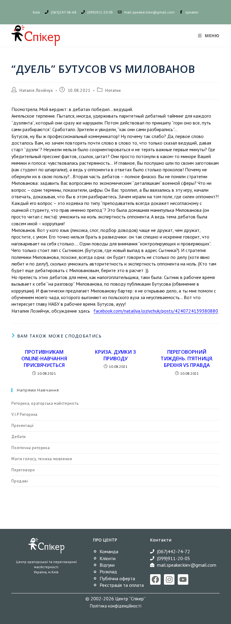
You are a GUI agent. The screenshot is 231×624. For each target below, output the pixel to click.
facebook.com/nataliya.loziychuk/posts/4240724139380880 (156, 311)
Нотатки (113, 90)
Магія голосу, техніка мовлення (41, 458)
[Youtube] (183, 579)
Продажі (19, 481)
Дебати (18, 436)
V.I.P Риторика (24, 414)
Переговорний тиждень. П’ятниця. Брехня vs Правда (187, 359)
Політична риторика (30, 447)
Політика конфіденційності (115, 606)
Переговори (23, 469)
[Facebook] (155, 579)
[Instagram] (169, 579)
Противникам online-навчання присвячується (44, 359)
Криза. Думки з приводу (115, 355)
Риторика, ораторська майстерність (45, 403)
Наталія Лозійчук (36, 90)
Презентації (22, 425)
